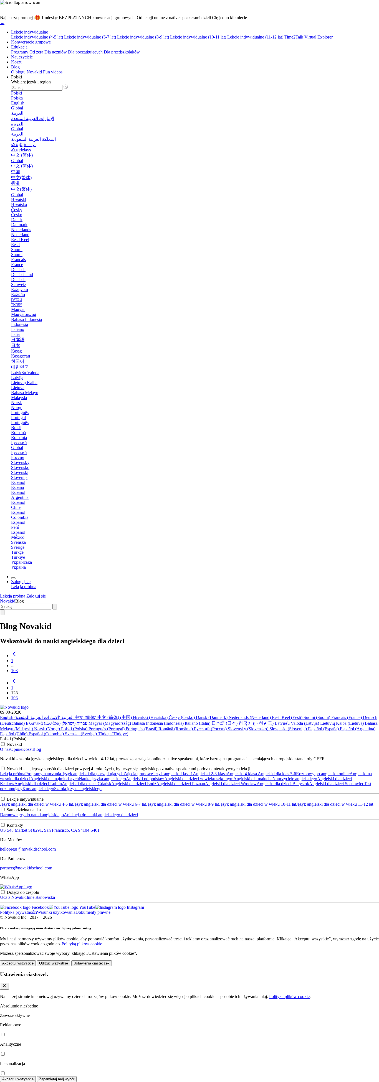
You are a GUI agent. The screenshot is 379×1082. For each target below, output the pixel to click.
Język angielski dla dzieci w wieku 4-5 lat (36, 804)
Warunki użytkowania (56, 912)
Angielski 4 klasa (242, 773)
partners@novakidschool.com (26, 868)
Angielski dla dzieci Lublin (38, 783)
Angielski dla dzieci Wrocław (231, 783)
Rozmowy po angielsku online (323, 773)
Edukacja (19, 47)
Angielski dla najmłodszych (54, 778)
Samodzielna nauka (24, 809)
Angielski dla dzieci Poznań (180, 783)
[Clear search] (54, 606)
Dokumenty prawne (92, 912)
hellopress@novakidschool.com (28, 849)
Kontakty (15, 825)
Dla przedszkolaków (122, 52)
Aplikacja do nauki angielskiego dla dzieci (101, 814)
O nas (5, 749)
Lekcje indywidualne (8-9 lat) (143, 37)
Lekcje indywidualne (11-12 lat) (255, 37)
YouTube (86, 907)
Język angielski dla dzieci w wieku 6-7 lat (109, 804)
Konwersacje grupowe (31, 42)
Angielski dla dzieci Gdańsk (86, 783)
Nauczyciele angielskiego (294, 778)
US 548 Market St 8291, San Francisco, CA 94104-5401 (50, 830)
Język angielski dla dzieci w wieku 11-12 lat (334, 804)
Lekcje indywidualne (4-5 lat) (37, 37)
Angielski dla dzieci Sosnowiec (336, 783)
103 (14, 670)
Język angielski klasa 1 (173, 773)
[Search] (2, 612)
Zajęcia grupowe (138, 773)
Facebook (40, 907)
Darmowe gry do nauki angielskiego (32, 814)
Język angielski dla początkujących (92, 773)
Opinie (16, 749)
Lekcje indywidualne (29, 32)
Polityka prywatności (18, 912)
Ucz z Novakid (13, 897)
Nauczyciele (22, 57)
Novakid (7, 601)
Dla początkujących (85, 52)
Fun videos (52, 72)
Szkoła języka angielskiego (78, 788)
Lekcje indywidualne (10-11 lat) (198, 37)
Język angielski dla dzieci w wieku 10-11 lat (257, 804)
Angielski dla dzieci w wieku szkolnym (198, 778)
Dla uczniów (55, 52)
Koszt (16, 62)
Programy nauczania (43, 773)
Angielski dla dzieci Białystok (283, 783)
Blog (15, 67)
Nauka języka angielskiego (102, 778)
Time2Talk (293, 37)
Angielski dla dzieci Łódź (133, 783)
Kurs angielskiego (38, 788)
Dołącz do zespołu (23, 892)
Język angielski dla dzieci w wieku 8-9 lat (182, 804)
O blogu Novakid (26, 72)
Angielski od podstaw (145, 778)
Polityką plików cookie (82, 943)
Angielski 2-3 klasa (210, 773)
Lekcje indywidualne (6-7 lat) (90, 37)
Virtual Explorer (318, 37)
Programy (19, 52)
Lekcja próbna (12, 773)
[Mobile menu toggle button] (13, 578)
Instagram (135, 907)
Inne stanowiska (41, 897)
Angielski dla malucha (252, 778)
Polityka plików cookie (289, 996)
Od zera (36, 52)
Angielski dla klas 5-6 (276, 773)
